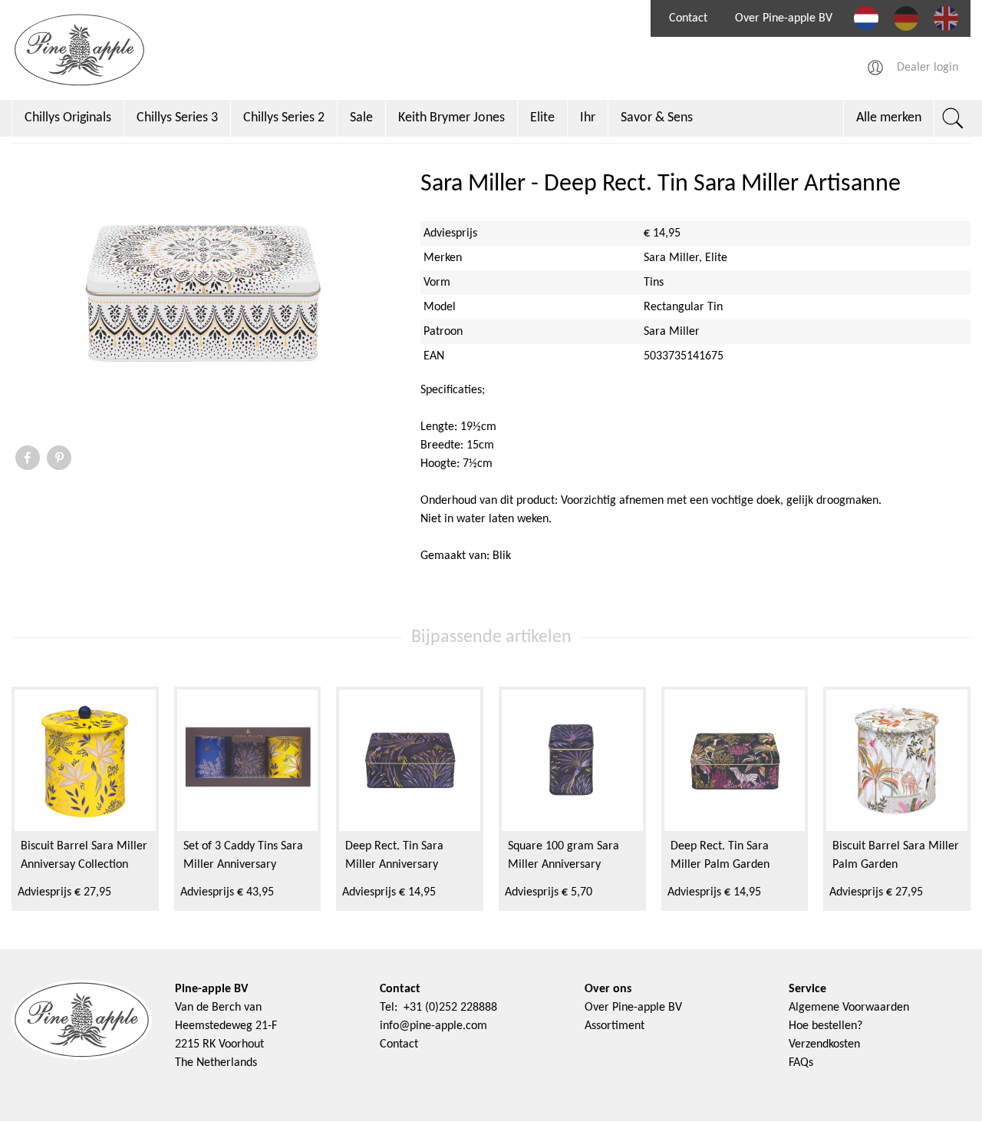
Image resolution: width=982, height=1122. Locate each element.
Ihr (587, 118)
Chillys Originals (68, 118)
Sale (361, 118)
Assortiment (614, 1026)
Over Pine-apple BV (783, 18)
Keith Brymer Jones (451, 118)
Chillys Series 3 (177, 118)
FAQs (801, 1063)
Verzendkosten (824, 1044)
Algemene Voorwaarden (849, 1007)
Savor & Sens (657, 118)
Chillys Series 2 (284, 118)
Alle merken (888, 118)
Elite (542, 118)
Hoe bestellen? (825, 1026)
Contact (688, 18)
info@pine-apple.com (433, 1026)
